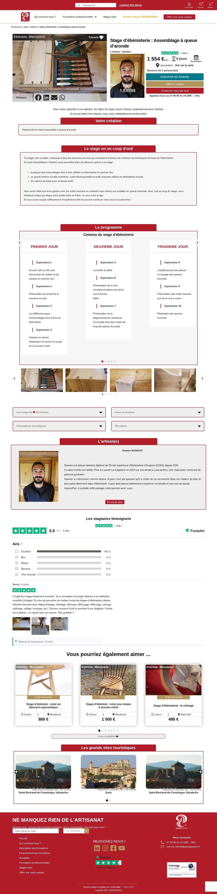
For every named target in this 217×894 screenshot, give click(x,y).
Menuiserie (37, 37)
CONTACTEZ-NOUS (131, 5)
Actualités (24, 858)
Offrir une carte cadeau (31, 872)
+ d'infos (127, 90)
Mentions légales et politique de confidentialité (101, 887)
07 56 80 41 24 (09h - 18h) (181, 842)
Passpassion (16, 27)
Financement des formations (34, 853)
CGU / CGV (129, 887)
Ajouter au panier (175, 77)
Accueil (23, 838)
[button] (38, 97)
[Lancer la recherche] (78, 5)
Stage (26, 27)
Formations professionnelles (34, 862)
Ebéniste (33, 27)
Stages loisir (25, 867)
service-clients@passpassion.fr (183, 846)
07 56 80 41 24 (178, 95)
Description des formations (33, 848)
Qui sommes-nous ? (30, 843)
